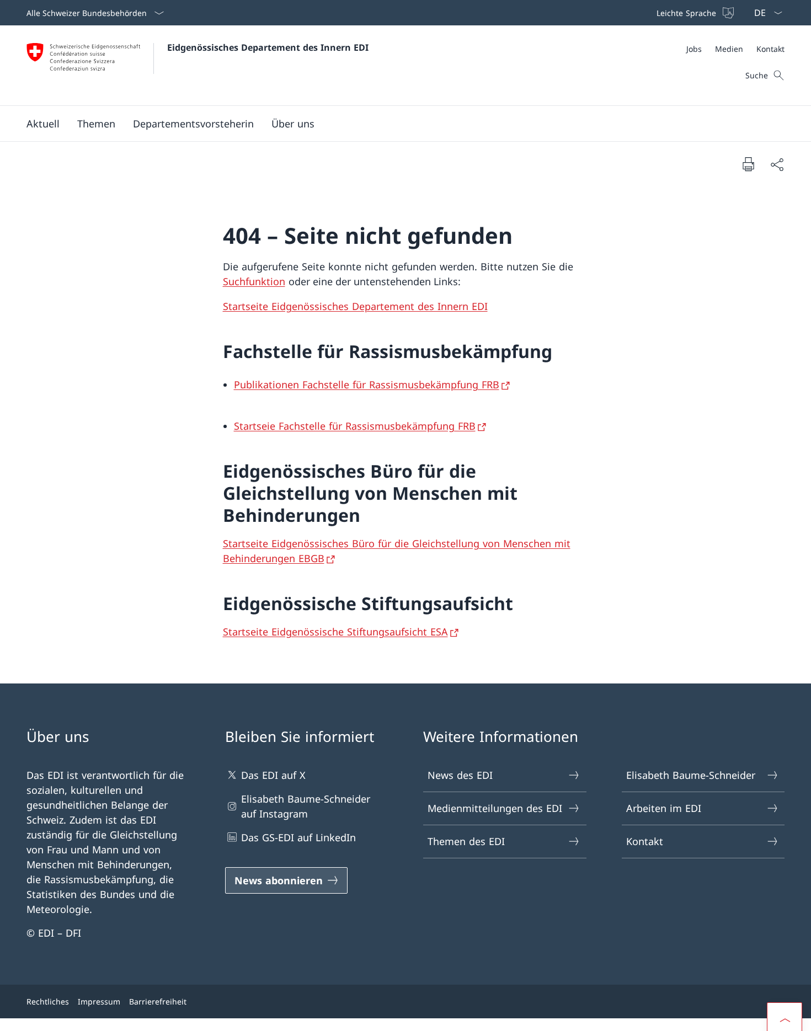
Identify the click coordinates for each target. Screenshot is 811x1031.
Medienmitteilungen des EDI (495, 808)
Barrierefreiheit (157, 1001)
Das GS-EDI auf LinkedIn (298, 837)
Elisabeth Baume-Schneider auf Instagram (305, 806)
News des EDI (460, 775)
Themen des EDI (466, 841)
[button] (43, 123)
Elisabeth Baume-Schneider (690, 775)
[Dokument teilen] (776, 164)
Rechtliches (47, 1001)
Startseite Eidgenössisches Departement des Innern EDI (355, 306)
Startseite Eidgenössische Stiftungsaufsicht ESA (335, 631)
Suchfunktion (254, 281)
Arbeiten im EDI (663, 808)
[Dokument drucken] (748, 164)
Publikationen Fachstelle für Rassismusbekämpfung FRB (366, 384)
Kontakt (644, 841)
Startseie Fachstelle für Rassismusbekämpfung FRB (355, 425)
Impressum (99, 1001)
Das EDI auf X (273, 775)
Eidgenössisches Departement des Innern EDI (268, 47)
